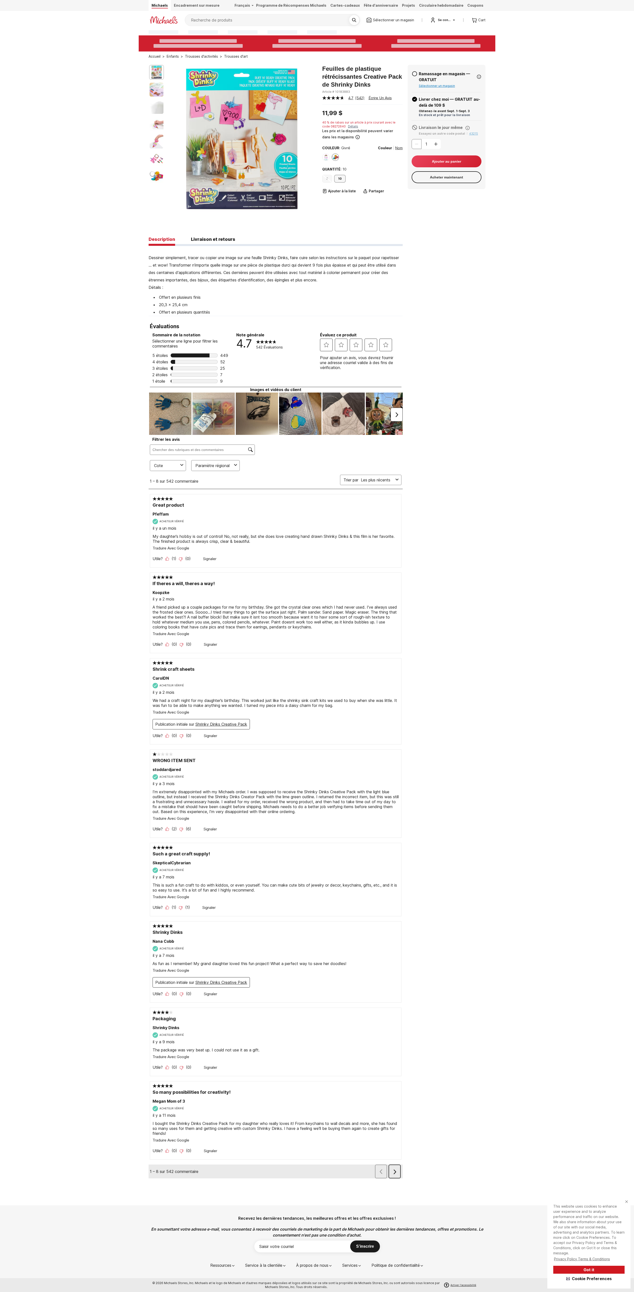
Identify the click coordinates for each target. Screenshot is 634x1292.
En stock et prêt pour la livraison (444, 115)
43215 (473, 133)
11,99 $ (332, 113)
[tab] (162, 240)
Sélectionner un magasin (437, 86)
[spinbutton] (426, 144)
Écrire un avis (380, 98)
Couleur (385, 148)
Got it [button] (588, 1269)
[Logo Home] (164, 20)
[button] (589, 1279)
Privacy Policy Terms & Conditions (582, 1259)
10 (340, 178)
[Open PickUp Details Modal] (478, 77)
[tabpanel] (276, 281)
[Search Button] (354, 20)
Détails (353, 126)
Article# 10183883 (336, 92)
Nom (399, 148)
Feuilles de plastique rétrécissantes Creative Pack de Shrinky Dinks (362, 76)
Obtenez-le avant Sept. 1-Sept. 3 (444, 111)
